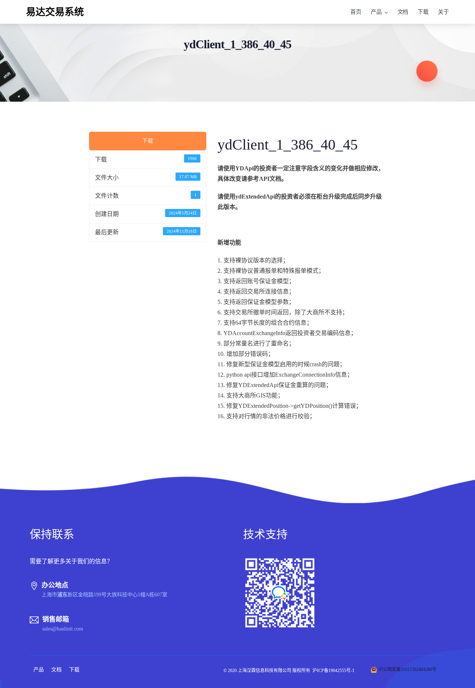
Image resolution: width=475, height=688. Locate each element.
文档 (403, 12)
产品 (376, 12)
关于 (443, 12)
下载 (423, 12)
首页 (355, 12)
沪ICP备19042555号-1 (333, 670)
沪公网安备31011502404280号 (407, 669)
